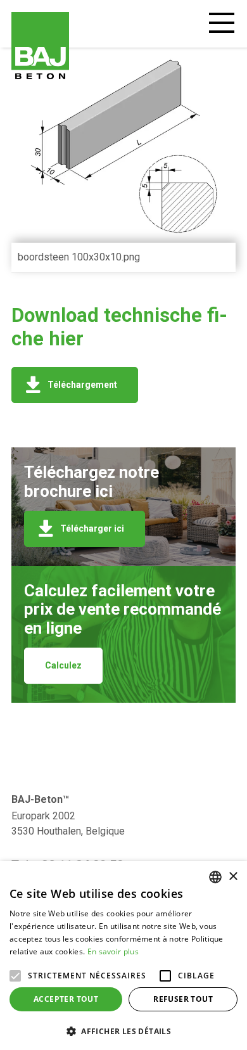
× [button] (233, 876)
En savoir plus (113, 951)
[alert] (123, 955)
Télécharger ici (92, 528)
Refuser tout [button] (183, 999)
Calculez (63, 665)
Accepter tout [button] (66, 999)
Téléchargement (82, 385)
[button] (124, 1030)
